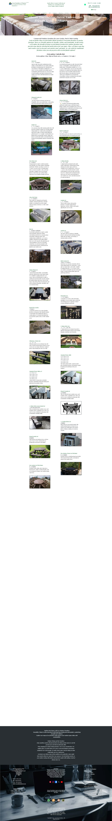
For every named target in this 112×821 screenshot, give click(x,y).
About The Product (91, 769)
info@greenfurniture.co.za (94, 6)
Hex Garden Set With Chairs (36, 465)
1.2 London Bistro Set (66, 421)
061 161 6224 (18, 780)
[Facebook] (56, 782)
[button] (85, 4)
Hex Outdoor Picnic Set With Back (69, 453)
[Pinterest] (50, 782)
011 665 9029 (97, 5)
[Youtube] (62, 782)
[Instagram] (53, 782)
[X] (59, 782)
